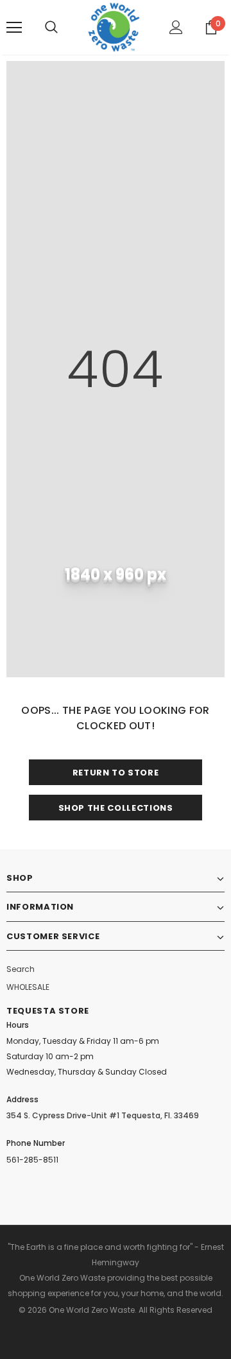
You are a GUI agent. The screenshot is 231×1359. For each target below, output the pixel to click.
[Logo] (114, 27)
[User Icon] (176, 27)
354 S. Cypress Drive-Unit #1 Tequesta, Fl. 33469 (102, 1115)
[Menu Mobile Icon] (14, 27)
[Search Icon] (51, 27)
